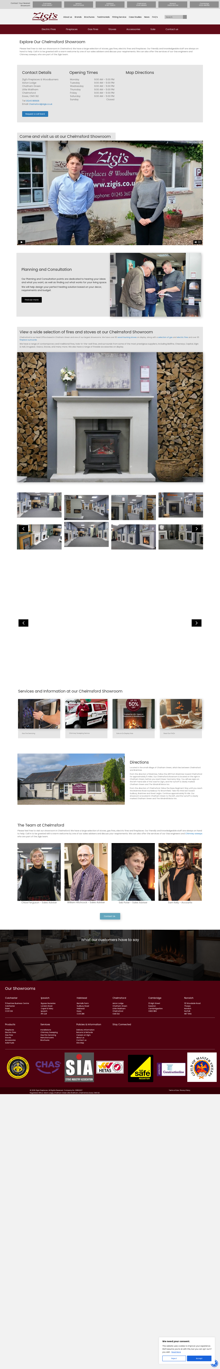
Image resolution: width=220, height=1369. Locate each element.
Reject (174, 1358)
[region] (187, 1350)
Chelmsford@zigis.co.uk (40, 104)
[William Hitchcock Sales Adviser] (86, 872)
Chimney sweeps (193, 833)
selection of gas (165, 337)
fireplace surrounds (28, 340)
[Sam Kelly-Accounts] (180, 872)
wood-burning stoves (127, 337)
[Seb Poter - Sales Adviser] (133, 872)
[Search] (185, 17)
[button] (23, 529)
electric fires (182, 337)
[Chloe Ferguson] (39, 872)
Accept (199, 1358)
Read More (176, 1352)
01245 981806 (32, 100)
